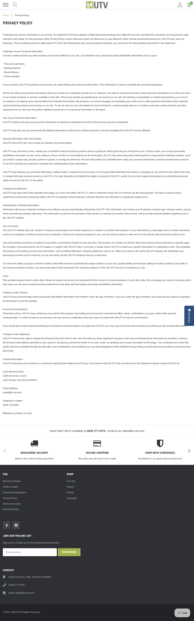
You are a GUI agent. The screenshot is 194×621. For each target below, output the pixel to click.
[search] (15, 4)
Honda (70, 492)
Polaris (70, 486)
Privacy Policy (10, 498)
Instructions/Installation (14, 492)
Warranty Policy (11, 509)
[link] (6, 525)
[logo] (97, 4)
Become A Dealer (12, 481)
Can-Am (71, 481)
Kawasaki (72, 498)
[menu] (6, 5)
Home (6, 15)
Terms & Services (12, 503)
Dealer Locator (10, 486)
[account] (180, 4)
